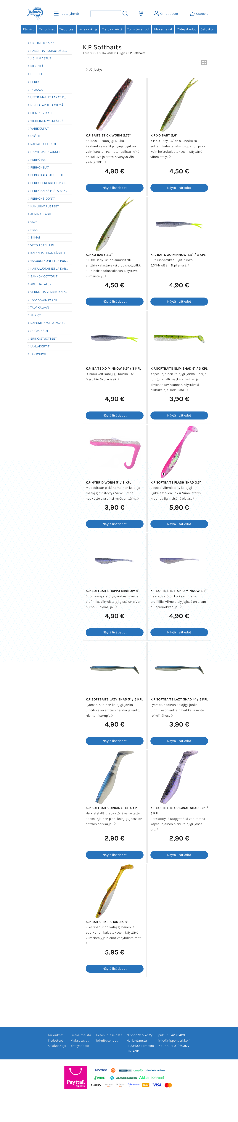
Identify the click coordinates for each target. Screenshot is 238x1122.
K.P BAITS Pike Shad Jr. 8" (107, 922)
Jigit (122, 53)
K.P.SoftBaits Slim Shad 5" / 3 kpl (179, 368)
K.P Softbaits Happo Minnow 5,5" (178, 591)
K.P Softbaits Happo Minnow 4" (112, 591)
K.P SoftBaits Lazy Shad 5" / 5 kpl (114, 699)
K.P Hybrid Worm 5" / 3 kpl (108, 482)
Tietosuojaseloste (109, 1035)
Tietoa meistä (112, 29)
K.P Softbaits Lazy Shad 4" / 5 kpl (179, 699)
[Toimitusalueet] (141, 14)
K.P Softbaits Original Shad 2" (112, 808)
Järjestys (95, 69)
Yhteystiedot (186, 29)
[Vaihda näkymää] (204, 64)
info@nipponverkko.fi (174, 1040)
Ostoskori (207, 29)
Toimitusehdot (138, 29)
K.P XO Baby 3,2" (99, 255)
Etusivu (29, 29)
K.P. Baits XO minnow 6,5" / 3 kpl (113, 368)
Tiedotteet (67, 29)
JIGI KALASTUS (106, 53)
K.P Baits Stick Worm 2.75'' (108, 135)
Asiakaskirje (88, 29)
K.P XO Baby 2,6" (163, 135)
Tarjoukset (47, 29)
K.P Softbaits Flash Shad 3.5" (175, 482)
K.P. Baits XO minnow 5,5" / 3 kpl (177, 255)
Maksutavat (163, 29)
